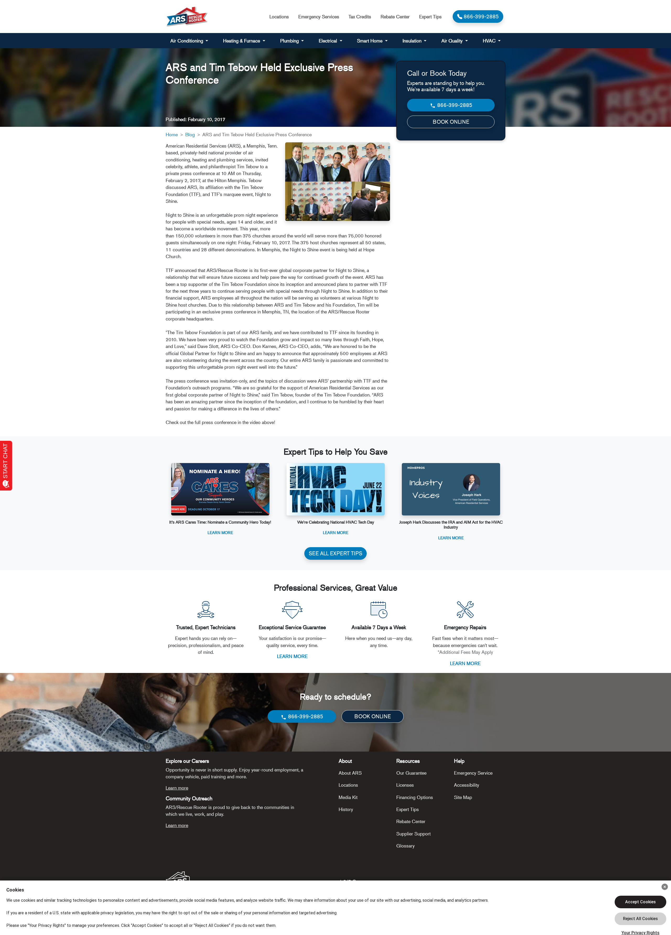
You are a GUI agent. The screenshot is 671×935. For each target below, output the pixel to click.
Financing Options (414, 797)
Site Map (463, 797)
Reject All (640, 918)
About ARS (350, 773)
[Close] (665, 887)
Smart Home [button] (370, 41)
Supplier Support (413, 833)
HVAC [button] (490, 41)
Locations (279, 16)
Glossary (405, 846)
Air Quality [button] (452, 41)
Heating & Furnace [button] (242, 41)
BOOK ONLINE (451, 121)
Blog (190, 134)
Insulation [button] (413, 41)
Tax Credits (360, 16)
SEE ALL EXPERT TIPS (335, 553)
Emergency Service (473, 773)
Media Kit (348, 797)
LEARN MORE (292, 656)
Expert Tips (430, 16)
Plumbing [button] (290, 41)
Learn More (220, 532)
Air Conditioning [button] (187, 41)
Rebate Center (395, 16)
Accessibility (466, 785)
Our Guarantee (411, 773)
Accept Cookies (640, 901)
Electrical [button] (328, 41)
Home (172, 134)
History (346, 809)
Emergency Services (318, 16)
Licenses (405, 785)
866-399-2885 (454, 105)
